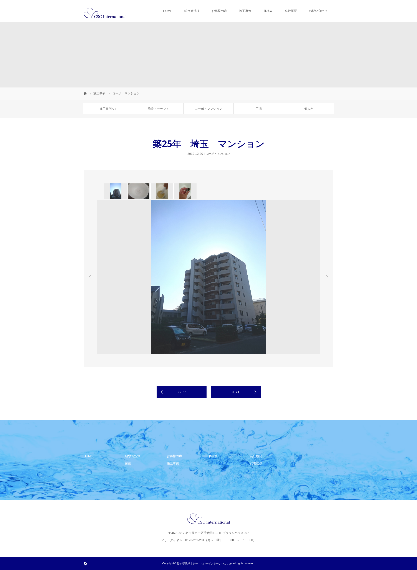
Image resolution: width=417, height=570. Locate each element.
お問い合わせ (318, 11)
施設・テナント (158, 108)
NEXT (236, 392)
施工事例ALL (108, 108)
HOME (167, 11)
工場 (259, 108)
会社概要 (291, 11)
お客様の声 (219, 11)
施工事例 (245, 11)
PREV (181, 392)
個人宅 (308, 108)
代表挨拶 (256, 463)
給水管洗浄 (192, 11)
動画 (128, 463)
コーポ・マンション (208, 108)
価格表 (268, 11)
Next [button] (327, 277)
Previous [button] (90, 277)
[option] (115, 191)
